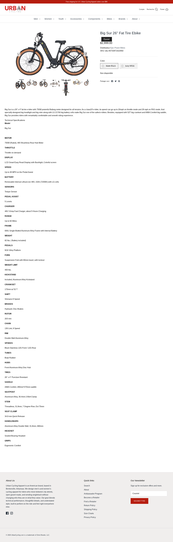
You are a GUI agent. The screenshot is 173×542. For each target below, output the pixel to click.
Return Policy (89, 505)
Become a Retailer (91, 498)
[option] (52, 54)
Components (94, 19)
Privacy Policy (90, 517)
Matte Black (111, 66)
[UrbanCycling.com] (15, 9)
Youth (61, 19)
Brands (122, 19)
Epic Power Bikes (117, 48)
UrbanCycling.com (17, 535)
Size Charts (89, 513)
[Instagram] (11, 513)
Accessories (76, 19)
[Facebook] (7, 513)
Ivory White (130, 66)
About (134, 19)
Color (102, 61)
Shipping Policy (90, 509)
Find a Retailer (90, 502)
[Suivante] (86, 53)
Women (48, 19)
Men (36, 19)
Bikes (109, 19)
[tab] (86, 120)
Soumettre (139, 501)
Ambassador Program (93, 494)
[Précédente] (17, 53)
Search (87, 486)
